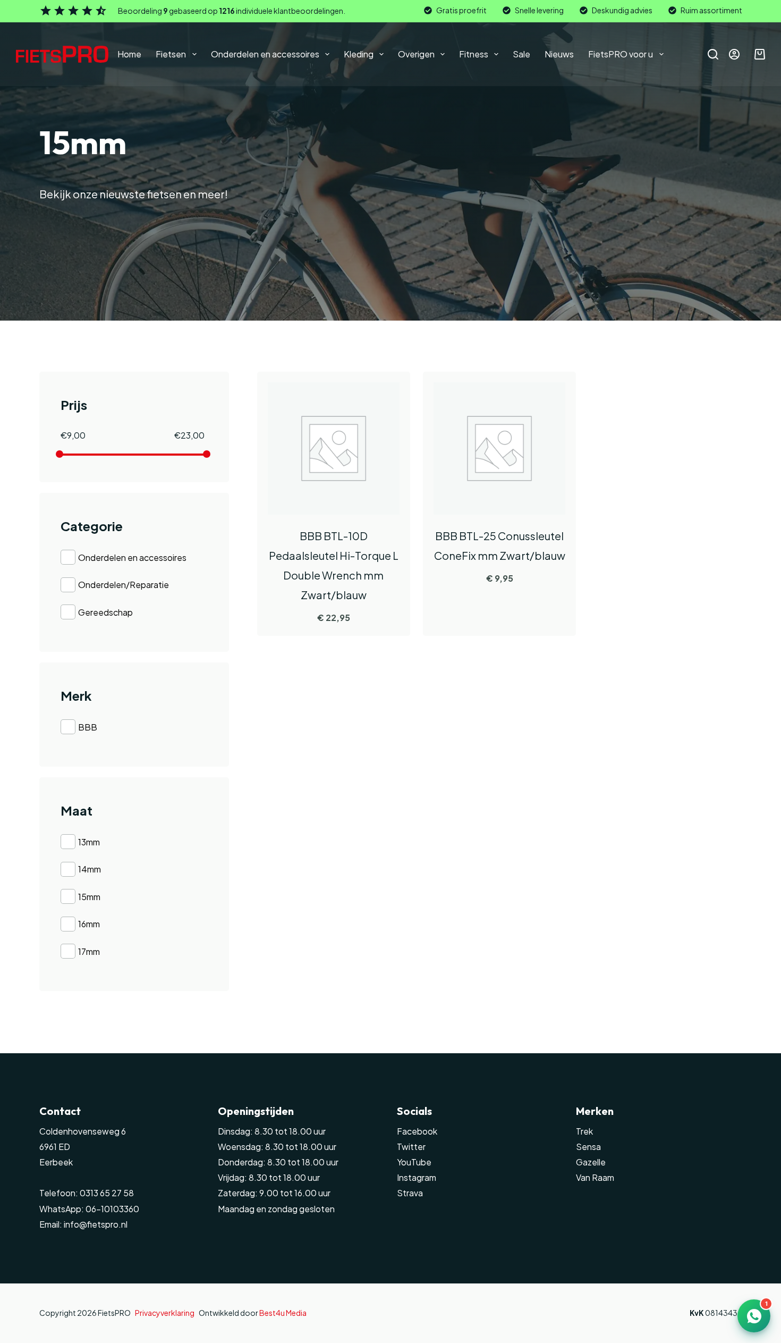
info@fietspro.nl (95, 1224)
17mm (89, 951)
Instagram (416, 1177)
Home (129, 54)
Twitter (411, 1146)
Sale (521, 54)
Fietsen (171, 54)
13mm (89, 841)
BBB (87, 727)
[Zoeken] (713, 54)
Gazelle (591, 1162)
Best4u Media (283, 1312)
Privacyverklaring (164, 1312)
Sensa (588, 1146)
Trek (584, 1131)
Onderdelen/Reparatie (123, 584)
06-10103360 (112, 1209)
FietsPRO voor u (620, 54)
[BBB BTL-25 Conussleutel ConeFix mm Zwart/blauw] (499, 448)
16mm (89, 923)
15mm (89, 896)
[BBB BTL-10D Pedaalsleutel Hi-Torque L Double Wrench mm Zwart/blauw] (334, 448)
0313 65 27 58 (106, 1193)
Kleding (358, 54)
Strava (410, 1193)
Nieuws (559, 54)
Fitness (473, 54)
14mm (89, 869)
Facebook (417, 1131)
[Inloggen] (734, 54)
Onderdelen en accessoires (265, 54)
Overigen (416, 54)
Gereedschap (105, 612)
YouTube (414, 1162)
